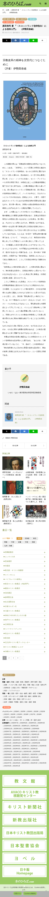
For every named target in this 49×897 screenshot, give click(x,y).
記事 (3, 679)
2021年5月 (25, 763)
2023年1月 (34, 749)
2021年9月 (26, 760)
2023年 (36, 711)
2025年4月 (34, 731)
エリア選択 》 (8, 538)
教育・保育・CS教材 (35, 693)
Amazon (11, 157)
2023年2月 (25, 749)
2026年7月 (14, 723)
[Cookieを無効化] (46, 890)
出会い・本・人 (19, 720)
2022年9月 (36, 751)
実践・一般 (6, 693)
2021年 (6, 714)
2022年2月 (16, 757)
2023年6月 (34, 746)
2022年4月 (42, 754)
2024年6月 (7, 740)
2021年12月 (20, 22)
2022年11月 (18, 751)
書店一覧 (29, 157)
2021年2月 (7, 766)
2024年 (29, 711)
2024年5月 (16, 740)
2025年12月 (34, 726)
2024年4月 (25, 740)
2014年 (13, 717)
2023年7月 (25, 746)
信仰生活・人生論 (10, 688)
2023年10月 (36, 743)
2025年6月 (16, 731)
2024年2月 (42, 740)
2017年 (32, 714)
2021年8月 (35, 760)
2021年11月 (8, 760)
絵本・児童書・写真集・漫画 (13, 702)
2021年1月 (16, 766)
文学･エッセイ (26, 699)
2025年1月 (16, 734)
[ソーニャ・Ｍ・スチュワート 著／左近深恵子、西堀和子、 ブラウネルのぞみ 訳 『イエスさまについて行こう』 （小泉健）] (35, 445)
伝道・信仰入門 (21, 19)
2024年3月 (34, 740)
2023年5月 (42, 746)
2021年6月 (16, 763)
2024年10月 (8, 737)
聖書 (12, 682)
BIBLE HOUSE (20, 157)
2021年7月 (7, 763)
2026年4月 (41, 723)
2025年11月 (8, 728)
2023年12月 (17, 743)
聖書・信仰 (6, 682)
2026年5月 (32, 723)
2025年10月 (18, 728)
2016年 (39, 714)
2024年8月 (26, 737)
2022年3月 (7, 757)
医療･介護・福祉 (25, 696)
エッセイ (10, 720)
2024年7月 (34, 737)
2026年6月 (23, 723)
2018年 (26, 714)
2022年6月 (25, 754)
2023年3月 (16, 749)
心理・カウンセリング (11, 696)
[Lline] (33, 40)
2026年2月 (16, 726)
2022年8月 (7, 754)
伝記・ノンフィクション (12, 690)
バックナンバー (7, 711)
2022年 (42, 711)
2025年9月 (26, 728)
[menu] (45, 3)
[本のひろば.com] (17, 3)
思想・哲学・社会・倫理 (19, 693)
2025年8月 (35, 728)
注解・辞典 (19, 682)
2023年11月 (26, 743)
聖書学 (27, 682)
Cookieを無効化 (30, 893)
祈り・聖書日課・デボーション (27, 688)
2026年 (16, 711)
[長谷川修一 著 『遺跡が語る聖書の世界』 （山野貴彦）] (13, 445)
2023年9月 (7, 746)
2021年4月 (34, 763)
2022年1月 (25, 757)
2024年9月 (17, 737)
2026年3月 (7, 726)
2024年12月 (26, 734)
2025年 (23, 711)
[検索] (40, 3)
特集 (27, 720)
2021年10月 (18, 760)
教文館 (5, 157)
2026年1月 (25, 726)
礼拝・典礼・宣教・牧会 (26, 685)
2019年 (19, 714)
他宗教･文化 (37, 696)
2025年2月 (7, 734)
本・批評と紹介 (8, 22)
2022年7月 (16, 754)
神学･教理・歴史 (8, 19)
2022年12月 (8, 751)
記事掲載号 (6, 723)
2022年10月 (27, 751)
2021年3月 (42, 763)
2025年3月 (42, 731)
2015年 (6, 717)
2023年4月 (7, 749)
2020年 (13, 714)
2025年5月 (25, 731)
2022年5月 (34, 754)
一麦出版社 (32, 19)
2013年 (19, 717)
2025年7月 (7, 731)
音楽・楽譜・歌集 (30, 702)
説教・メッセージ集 (10, 685)
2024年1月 (7, 743)
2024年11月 (35, 734)
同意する (17, 893)
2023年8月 (16, 746)
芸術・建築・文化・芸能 (12, 699)
